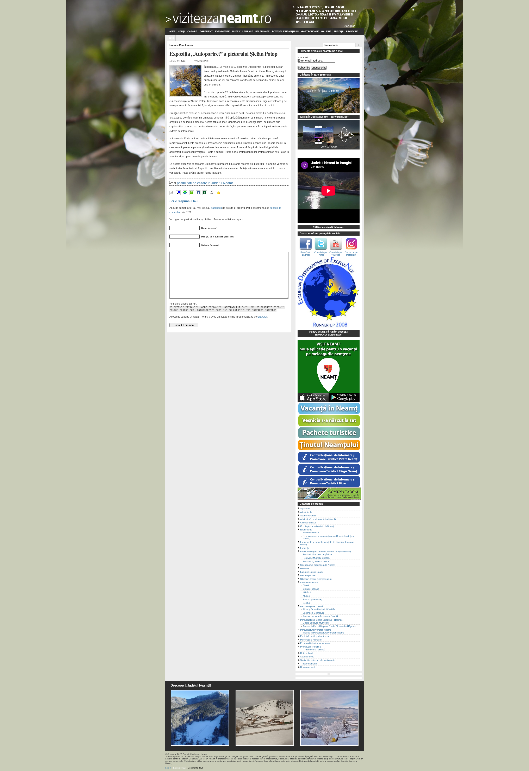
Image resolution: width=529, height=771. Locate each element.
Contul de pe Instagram (351, 253)
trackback (216, 207)
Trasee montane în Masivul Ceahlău (321, 616)
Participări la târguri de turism (314, 636)
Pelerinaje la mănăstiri (311, 639)
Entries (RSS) (179, 768)
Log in (168, 768)
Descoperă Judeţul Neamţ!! (190, 685)
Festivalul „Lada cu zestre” (316, 561)
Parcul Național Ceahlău (312, 606)
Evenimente (222, 31)
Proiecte (352, 31)
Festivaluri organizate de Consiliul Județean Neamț (325, 551)
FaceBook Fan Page (305, 253)
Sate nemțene (307, 656)
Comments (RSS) (196, 768)
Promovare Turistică (310, 646)
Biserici (306, 585)
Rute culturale (242, 31)
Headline (304, 568)
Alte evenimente (311, 532)
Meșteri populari (308, 575)
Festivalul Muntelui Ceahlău (316, 558)
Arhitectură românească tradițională (318, 519)
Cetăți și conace (311, 589)
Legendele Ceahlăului (313, 613)
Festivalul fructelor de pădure (317, 554)
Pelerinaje (262, 31)
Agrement (206, 31)
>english (349, 25)
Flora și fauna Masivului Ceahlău (319, 609)
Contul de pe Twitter (320, 253)
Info (171, 38)
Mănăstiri (307, 592)
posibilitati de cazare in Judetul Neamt (205, 183)
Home (172, 31)
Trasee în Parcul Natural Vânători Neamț (323, 632)
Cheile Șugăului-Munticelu (316, 623)
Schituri (306, 603)
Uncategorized (307, 667)
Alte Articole (306, 512)
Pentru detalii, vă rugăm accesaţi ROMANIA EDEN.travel (328, 333)
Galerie (326, 31)
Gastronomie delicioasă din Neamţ (317, 565)
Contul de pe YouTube (335, 253)
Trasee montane (308, 663)
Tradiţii (338, 31)
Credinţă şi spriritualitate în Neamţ (317, 526)
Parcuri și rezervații (312, 599)
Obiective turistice (309, 582)
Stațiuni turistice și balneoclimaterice (318, 660)
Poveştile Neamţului (285, 31)
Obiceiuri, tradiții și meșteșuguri (315, 579)
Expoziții (304, 548)
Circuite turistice (308, 522)
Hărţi (181, 31)
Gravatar (262, 316)
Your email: (303, 57)
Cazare (192, 31)
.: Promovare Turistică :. (315, 649)
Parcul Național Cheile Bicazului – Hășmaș (321, 620)
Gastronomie (310, 31)
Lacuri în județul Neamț (311, 572)
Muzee (306, 596)
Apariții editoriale (308, 515)
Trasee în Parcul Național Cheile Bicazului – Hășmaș (329, 626)
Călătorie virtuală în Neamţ (328, 227)
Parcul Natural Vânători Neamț (315, 630)
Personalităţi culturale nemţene (315, 643)
